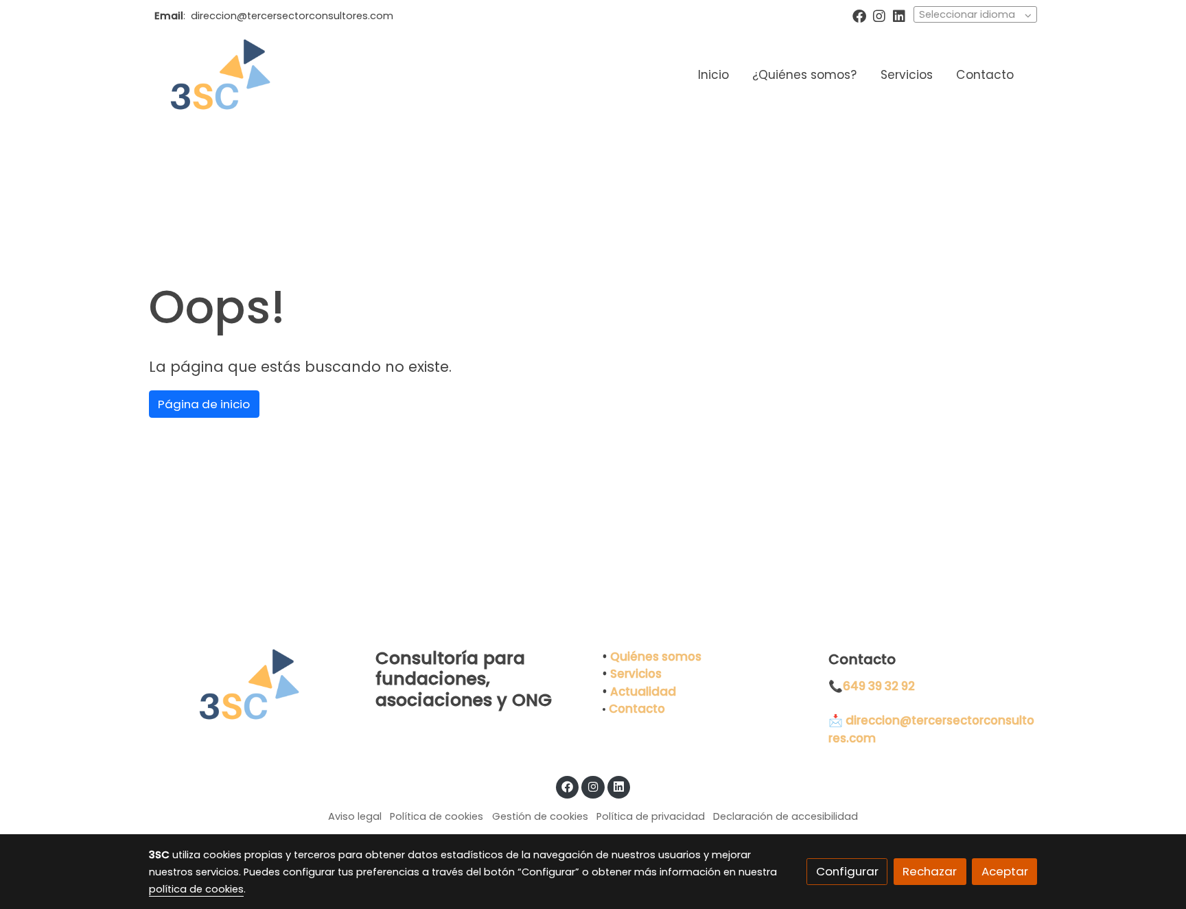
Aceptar (1004, 871)
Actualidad (643, 691)
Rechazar (930, 871)
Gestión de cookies (540, 816)
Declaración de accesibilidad (785, 816)
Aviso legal (355, 816)
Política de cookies (436, 816)
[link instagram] (879, 15)
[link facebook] (859, 15)
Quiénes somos (655, 656)
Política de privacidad (650, 816)
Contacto (637, 708)
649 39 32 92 (879, 686)
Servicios (636, 673)
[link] (216, 75)
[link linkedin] (899, 15)
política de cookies (196, 889)
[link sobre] (253, 685)
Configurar (847, 871)
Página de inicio (204, 404)
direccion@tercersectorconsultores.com (292, 16)
